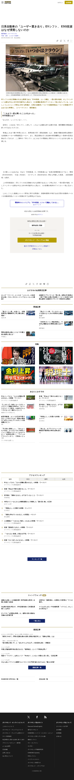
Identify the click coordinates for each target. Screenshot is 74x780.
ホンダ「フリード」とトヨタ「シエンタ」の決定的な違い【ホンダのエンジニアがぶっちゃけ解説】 (18, 297)
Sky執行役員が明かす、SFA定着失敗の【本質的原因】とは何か (18, 608)
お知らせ (58, 736)
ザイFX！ (30, 746)
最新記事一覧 (37, 667)
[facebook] (37, 717)
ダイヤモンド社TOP (62, 726)
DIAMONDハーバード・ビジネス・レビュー (40, 733)
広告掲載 (5, 749)
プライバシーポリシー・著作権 (11, 743)
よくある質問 (6, 746)
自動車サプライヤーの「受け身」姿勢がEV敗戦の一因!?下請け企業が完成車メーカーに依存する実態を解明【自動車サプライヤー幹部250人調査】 (56, 297)
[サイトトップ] (8, 2)
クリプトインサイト (33, 759)
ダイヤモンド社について (63, 722)
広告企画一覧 (43, 679)
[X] (28, 717)
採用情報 (58, 733)
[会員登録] (69, 2)
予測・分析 (4, 36)
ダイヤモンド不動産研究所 (35, 749)
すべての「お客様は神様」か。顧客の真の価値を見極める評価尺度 (18, 614)
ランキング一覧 (37, 559)
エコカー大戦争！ (14, 36)
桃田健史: (9, 33)
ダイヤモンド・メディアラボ (36, 766)
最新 (10, 479)
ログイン (60, 2)
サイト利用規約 (7, 736)
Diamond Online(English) (35, 726)
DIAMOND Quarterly (34, 753)
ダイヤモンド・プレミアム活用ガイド (13, 733)
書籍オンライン (32, 739)
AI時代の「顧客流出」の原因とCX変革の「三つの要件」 (56, 601)
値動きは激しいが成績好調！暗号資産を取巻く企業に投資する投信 (18, 601)
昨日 (28, 479)
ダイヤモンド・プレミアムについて (13, 730)
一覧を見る (37, 621)
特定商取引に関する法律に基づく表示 (13, 739)
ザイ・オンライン (33, 743)
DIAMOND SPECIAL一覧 (9, 679)
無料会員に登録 (37, 225)
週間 (45, 479)
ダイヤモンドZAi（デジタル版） (37, 736)
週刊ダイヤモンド (33, 730)
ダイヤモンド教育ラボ (34, 762)
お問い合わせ (6, 753)
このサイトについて (8, 726)
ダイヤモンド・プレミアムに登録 (37, 240)
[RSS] (45, 717)
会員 (63, 479)
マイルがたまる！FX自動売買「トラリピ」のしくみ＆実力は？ (56, 608)
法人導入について (8, 756)
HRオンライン (32, 756)
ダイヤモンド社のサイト (35, 722)
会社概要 (58, 730)
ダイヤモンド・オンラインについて (14, 722)
